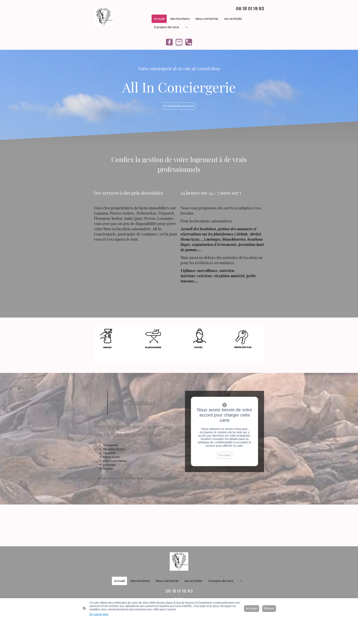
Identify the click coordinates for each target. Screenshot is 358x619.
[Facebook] (169, 42)
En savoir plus (99, 614)
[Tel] (188, 42)
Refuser (269, 608)
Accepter (224, 455)
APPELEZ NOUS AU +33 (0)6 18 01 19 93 (120, 478)
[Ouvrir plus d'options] (186, 27)
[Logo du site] (103, 17)
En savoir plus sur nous (179, 106)
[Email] (179, 42)
